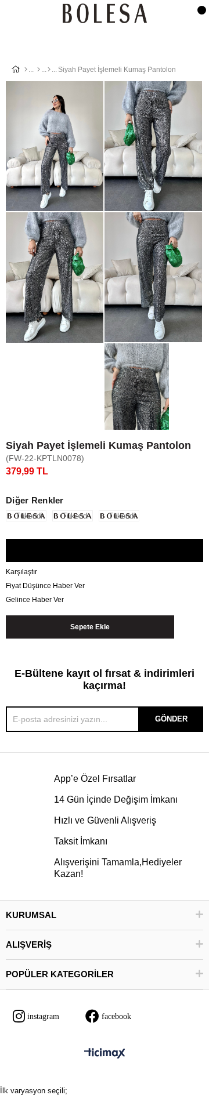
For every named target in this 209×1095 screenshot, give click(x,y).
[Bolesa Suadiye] (105, 14)
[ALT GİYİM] (38, 69)
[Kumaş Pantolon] (49, 69)
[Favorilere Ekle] (104, 551)
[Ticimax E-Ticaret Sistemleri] (104, 1054)
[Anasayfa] (25, 69)
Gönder (171, 719)
